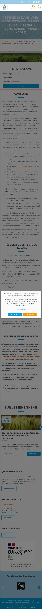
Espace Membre (26, 2)
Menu (39, 7)
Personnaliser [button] (21, 309)
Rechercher (33, 7)
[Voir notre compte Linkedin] (39, 2)
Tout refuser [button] (30, 314)
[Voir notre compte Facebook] (36, 2)
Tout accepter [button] (15, 314)
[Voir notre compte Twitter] (34, 2)
